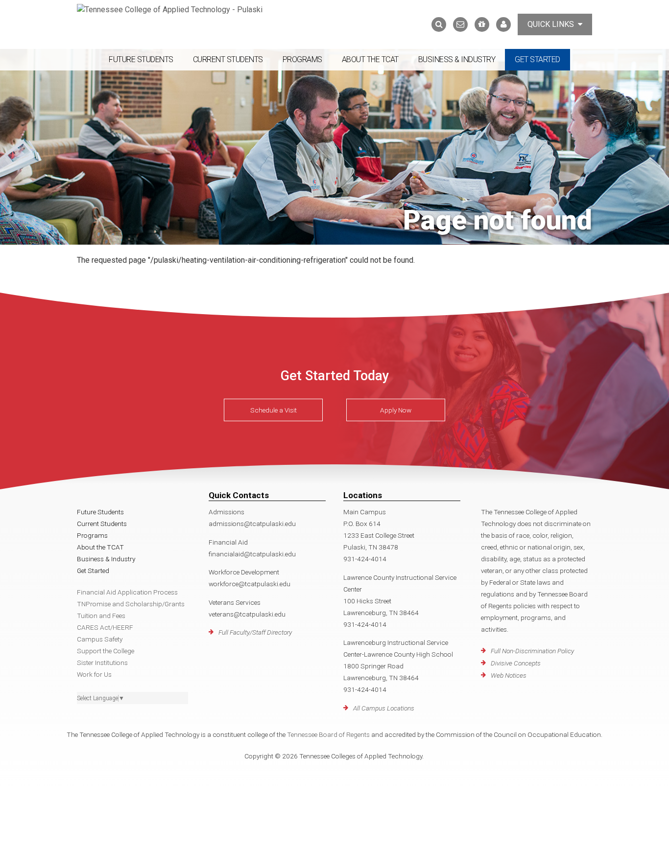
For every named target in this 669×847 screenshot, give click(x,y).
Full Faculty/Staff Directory (255, 632)
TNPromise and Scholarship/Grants (131, 604)
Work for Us (94, 674)
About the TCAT (370, 59)
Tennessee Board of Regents (328, 734)
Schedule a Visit (273, 410)
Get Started (537, 59)
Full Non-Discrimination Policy (532, 651)
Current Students (228, 59)
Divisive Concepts (516, 663)
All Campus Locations (383, 708)
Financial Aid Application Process (127, 592)
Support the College (105, 651)
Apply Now (395, 410)
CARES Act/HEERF (105, 627)
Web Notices (508, 675)
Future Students (141, 59)
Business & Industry (457, 59)
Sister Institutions (102, 662)
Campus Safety (99, 639)
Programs (302, 59)
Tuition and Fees (101, 615)
